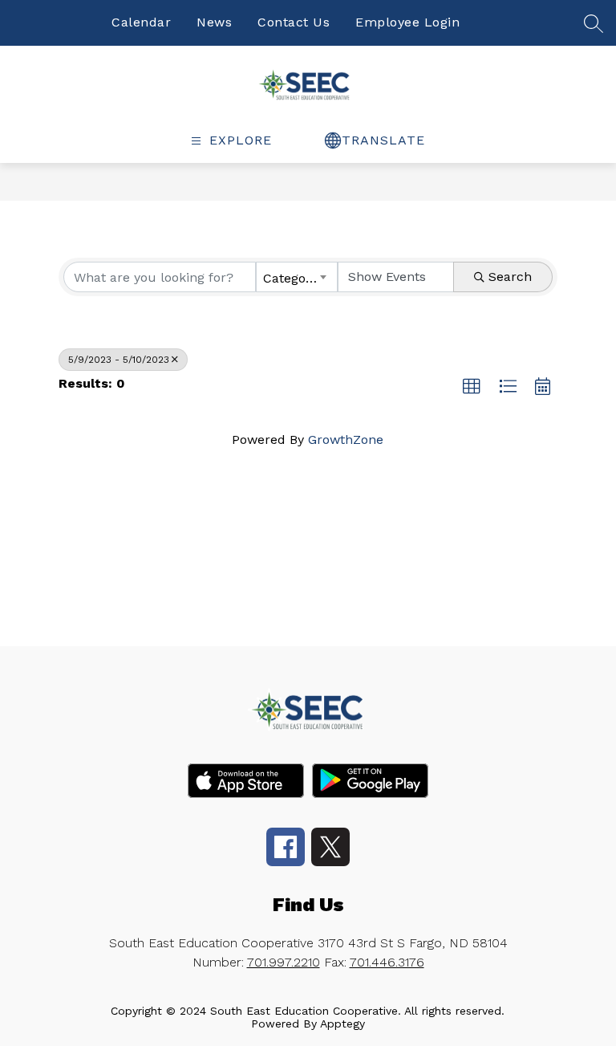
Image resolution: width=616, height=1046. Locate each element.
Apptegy (342, 1023)
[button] (472, 387)
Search (510, 276)
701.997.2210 (283, 962)
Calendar (141, 22)
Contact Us (293, 22)
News (214, 22)
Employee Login (407, 22)
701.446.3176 (387, 962)
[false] (593, 29)
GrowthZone (345, 439)
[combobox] (297, 277)
